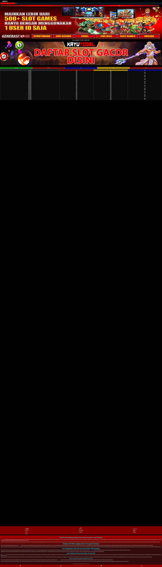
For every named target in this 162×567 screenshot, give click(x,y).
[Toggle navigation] (1, 1)
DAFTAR (40, 5)
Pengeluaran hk (4, 554)
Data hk (2, 539)
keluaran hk (19, 545)
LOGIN (119, 5)
